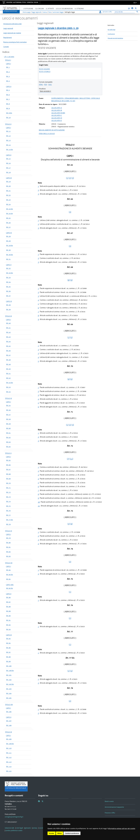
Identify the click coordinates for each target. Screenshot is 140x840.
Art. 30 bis (9, 255)
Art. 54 (8, 392)
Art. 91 (8, 620)
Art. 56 (8, 410)
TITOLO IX (8, 732)
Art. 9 (8, 108)
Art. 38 (8, 305)
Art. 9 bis (9, 113)
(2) (70, 178)
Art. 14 (8, 145)
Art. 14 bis (9, 149)
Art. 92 (8, 625)
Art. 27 (8, 227)
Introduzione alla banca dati (12, 24)
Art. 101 (8, 675)
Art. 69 (8, 479)
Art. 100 (8, 666)
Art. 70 (8, 483)
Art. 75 (8, 506)
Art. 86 (8, 597)
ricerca (45, 12)
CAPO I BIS (10, 585)
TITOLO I (8, 60)
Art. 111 (8, 753)
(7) (68, 458)
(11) (71, 458)
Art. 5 (8, 90)
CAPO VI (9, 301)
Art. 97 (8, 652)
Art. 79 (8, 538)
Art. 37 (8, 296)
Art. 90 (8, 616)
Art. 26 (8, 223)
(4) (69, 379)
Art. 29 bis (9, 245)
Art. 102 (8, 680)
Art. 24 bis (9, 209)
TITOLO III (8, 316)
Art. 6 (8, 95)
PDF (45, 85)
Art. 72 (8, 492)
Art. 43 (8, 337)
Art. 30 (8, 250)
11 (39, 506)
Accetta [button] (51, 833)
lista (49, 12)
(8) (69, 280)
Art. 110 (8, 748)
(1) (67, 178)
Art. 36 (8, 291)
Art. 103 (8, 689)
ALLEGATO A (56, 108)
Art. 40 (8, 323)
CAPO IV (9, 233)
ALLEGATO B (56, 110)
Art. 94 (8, 638)
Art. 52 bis (9, 383)
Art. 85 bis (9, 588)
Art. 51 (8, 373)
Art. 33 (8, 277)
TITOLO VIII (9, 705)
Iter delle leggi (111, 30)
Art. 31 (8, 259)
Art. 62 (8, 437)
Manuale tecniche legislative (115, 38)
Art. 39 (8, 309)
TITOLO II (8, 124)
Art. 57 (8, 415)
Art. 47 (8, 355)
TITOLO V (8, 453)
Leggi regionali (8, 28)
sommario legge (58, 12)
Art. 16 (8, 163)
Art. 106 (8, 712)
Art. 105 (8, 698)
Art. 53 (8, 387)
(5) (71, 337)
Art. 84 (8, 570)
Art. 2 (8, 72)
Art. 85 (8, 579)
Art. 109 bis (10, 744)
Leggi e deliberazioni (64, 9)
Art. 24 (8, 204)
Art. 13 (8, 140)
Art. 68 (8, 474)
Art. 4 (8, 81)
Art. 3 (8, 76)
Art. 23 (8, 200)
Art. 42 (8, 332)
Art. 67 (8, 469)
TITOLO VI (8, 531)
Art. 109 (8, 739)
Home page (26, 12)
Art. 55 (8, 405)
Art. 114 (8, 766)
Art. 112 (8, 757)
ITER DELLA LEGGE (47, 134)
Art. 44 (8, 341)
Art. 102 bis (10, 684)
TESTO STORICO (44, 72)
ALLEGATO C (56, 115)
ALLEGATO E (56, 120)
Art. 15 (8, 159)
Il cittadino (79, 9)
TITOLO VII (8, 563)
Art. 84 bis (9, 574)
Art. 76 (8, 511)
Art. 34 (8, 282)
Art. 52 (8, 378)
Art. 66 (8, 465)
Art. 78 (8, 524)
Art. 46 (8, 351)
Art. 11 (8, 131)
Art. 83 (8, 556)
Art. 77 (8, 515)
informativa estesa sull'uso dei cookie (121, 828)
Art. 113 (8, 762)
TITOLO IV (8, 398)
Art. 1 (8, 67)
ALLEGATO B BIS (58, 113)
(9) (71, 280)
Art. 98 (8, 657)
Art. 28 (8, 236)
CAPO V (8, 265)
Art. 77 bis (9, 520)
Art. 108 (8, 725)
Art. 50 (8, 369)
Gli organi (39, 9)
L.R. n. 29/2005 (9, 57)
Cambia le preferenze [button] (72, 833)
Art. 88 (8, 606)
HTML (41, 85)
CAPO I (8, 64)
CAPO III (9, 178)
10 (39, 502)
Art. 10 (8, 117)
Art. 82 (8, 552)
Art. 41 (8, 328)
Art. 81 (8, 547)
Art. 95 (8, 643)
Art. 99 (8, 661)
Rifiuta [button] (59, 833)
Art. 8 (8, 104)
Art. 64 (8, 447)
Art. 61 (8, 433)
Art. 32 (8, 268)
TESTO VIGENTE (44, 69)
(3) (73, 178)
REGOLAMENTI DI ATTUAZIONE (52, 130)
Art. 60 (8, 428)
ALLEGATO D (56, 118)
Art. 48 (8, 360)
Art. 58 (8, 419)
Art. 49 (8, 364)
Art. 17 (8, 168)
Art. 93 (8, 629)
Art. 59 (8, 424)
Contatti (6, 47)
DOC (50, 85)
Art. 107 (8, 721)
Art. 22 (8, 195)
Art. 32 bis (9, 273)
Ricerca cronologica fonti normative (15, 42)
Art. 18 (8, 172)
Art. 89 (8, 611)
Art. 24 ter (9, 213)
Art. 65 (8, 460)
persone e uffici (107, 12)
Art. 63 (8, 442)
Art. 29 (8, 241)
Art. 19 (8, 181)
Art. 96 (8, 648)
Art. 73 (8, 497)
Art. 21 (8, 191)
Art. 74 (8, 501)
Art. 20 (8, 186)
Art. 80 (8, 542)
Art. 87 (8, 602)
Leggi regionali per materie (12, 33)
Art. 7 (8, 99)
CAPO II (8, 87)
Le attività (50, 9)
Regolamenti (7, 37)
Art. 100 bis (10, 670)
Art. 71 (8, 488)
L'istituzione (28, 9)
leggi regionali (36, 12)
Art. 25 (8, 218)
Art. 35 (8, 287)
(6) (71, 379)
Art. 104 (8, 693)
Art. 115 (8, 771)
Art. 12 (8, 136)
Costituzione (111, 34)
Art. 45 (8, 346)
